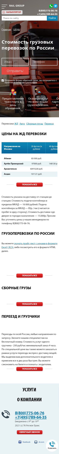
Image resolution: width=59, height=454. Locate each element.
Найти (52, 18)
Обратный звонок (29, 432)
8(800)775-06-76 (48, 10)
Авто (22, 123)
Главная (6, 29)
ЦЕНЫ (16, 29)
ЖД (16, 123)
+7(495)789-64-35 (47, 14)
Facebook (26, 442)
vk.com (41, 442)
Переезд (49, 123)
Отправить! (15, 71)
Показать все (29, 184)
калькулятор (13, 12)
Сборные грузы (34, 123)
